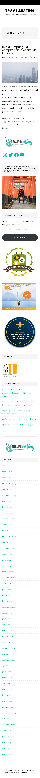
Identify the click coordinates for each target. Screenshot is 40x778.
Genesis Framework (12, 772)
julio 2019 (6, 736)
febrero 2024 (7, 530)
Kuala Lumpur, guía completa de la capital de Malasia (19, 50)
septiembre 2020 (9, 660)
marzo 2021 (7, 630)
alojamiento (16, 121)
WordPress (25, 772)
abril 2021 (6, 624)
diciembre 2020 (8, 648)
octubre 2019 (7, 718)
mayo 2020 (7, 677)
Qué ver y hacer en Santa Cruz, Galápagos (19, 419)
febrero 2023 (7, 571)
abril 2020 (6, 683)
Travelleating (20, 10)
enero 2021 (6, 642)
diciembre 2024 (8, 512)
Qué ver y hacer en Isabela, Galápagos (17, 424)
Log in (33, 772)
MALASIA (20, 118)
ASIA (13, 118)
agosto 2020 (7, 665)
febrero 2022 (7, 601)
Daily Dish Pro (26, 770)
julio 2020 (6, 671)
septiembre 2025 (9, 495)
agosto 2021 (7, 613)
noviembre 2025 (9, 483)
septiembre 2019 (9, 724)
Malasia (20, 125)
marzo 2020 (7, 689)
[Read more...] (17, 111)
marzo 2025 (7, 501)
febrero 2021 (7, 636)
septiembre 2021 (9, 607)
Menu (20, 2)
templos (26, 125)
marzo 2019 (7, 754)
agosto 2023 (7, 554)
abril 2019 (6, 748)
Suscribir (20, 237)
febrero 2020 (7, 695)
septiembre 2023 (9, 548)
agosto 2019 (7, 730)
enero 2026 (7, 477)
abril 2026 (6, 465)
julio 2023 (6, 560)
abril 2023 (6, 565)
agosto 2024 (7, 524)
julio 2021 (6, 618)
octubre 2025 (7, 489)
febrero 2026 (7, 471)
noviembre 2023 (9, 536)
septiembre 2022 (9, 577)
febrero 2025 (7, 507)
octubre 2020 (8, 654)
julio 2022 (6, 589)
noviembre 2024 (9, 518)
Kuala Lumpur (11, 125)
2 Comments (32, 57)
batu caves (24, 121)
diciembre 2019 (8, 707)
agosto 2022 (7, 583)
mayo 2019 (6, 742)
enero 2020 (7, 701)
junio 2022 (6, 595)
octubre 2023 (7, 542)
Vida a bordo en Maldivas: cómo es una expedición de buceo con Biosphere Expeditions (18, 392)
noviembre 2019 (9, 712)
